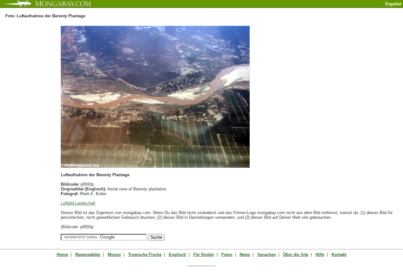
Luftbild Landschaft (78, 203)
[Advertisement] (329, 10)
